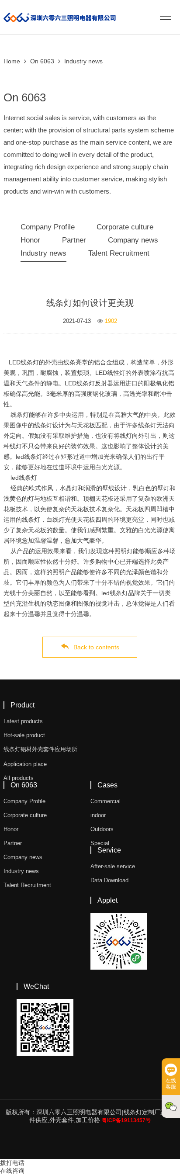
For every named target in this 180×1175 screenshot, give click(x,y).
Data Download (109, 880)
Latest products (23, 721)
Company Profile (48, 227)
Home (11, 61)
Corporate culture (125, 227)
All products (18, 778)
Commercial (105, 801)
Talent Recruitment (118, 253)
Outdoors (102, 829)
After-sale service (112, 866)
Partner (74, 240)
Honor (30, 240)
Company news (133, 240)
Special (99, 843)
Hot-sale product (24, 735)
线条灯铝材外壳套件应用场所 (40, 749)
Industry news (83, 61)
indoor (98, 815)
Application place (25, 764)
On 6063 (42, 61)
